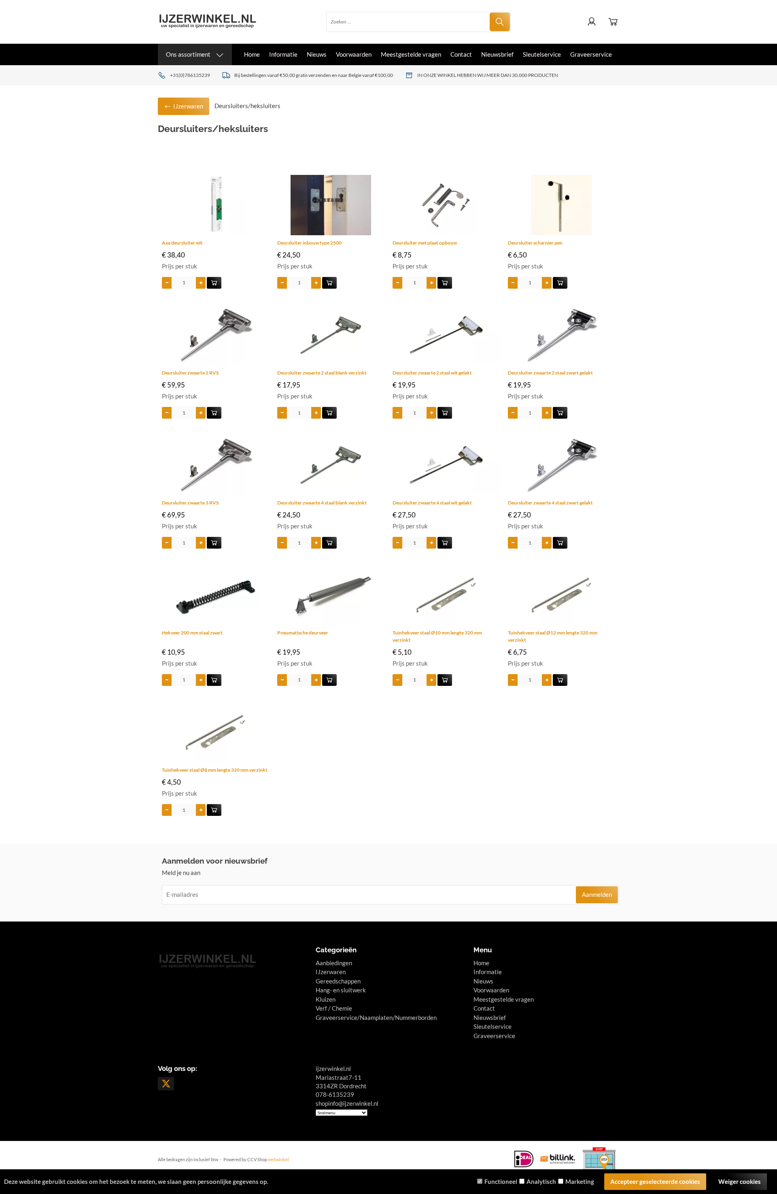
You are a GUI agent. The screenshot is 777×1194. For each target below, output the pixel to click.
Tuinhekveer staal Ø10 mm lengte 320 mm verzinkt (437, 636)
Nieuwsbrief (497, 54)
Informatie (283, 54)
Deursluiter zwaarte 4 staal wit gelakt (432, 503)
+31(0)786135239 (190, 75)
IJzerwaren (331, 971)
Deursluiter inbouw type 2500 (309, 243)
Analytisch (541, 1181)
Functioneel (500, 1181)
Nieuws (317, 54)
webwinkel (278, 1159)
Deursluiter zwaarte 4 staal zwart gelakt (550, 503)
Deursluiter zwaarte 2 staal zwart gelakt (550, 373)
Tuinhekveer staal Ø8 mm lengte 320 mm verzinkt (214, 770)
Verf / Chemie (334, 1008)
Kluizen (325, 999)
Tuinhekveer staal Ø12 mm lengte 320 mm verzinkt (552, 636)
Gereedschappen (338, 981)
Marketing (579, 1181)
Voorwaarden (354, 54)
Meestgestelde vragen (411, 54)
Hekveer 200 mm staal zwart (192, 633)
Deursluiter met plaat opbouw (425, 243)
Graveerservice (591, 54)
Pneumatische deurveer (302, 633)
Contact (461, 54)
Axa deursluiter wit (182, 243)
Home (252, 54)
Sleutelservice (542, 54)
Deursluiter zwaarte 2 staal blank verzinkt (322, 373)
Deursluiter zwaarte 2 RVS (190, 373)
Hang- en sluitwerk (341, 990)
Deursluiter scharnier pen (535, 243)
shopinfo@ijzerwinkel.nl (347, 1103)
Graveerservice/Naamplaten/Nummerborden (376, 1017)
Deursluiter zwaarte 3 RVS (190, 503)
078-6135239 (335, 1094)
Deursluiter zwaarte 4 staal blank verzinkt (322, 503)
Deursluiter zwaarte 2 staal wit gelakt (432, 373)
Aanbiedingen (334, 962)
